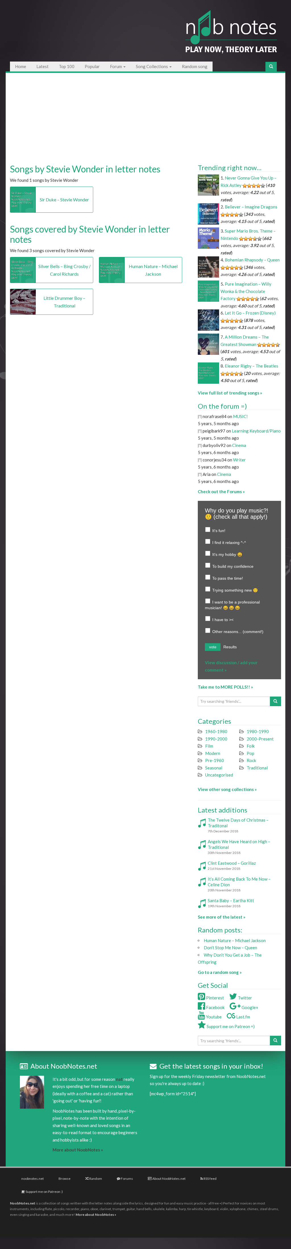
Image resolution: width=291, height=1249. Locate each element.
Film (209, 745)
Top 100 (66, 66)
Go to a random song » (220, 972)
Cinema (239, 445)
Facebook (215, 1007)
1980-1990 (258, 731)
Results (230, 647)
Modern (212, 753)
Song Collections (152, 66)
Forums (126, 1178)
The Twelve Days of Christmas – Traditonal (238, 822)
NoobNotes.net (22, 1203)
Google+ (249, 1007)
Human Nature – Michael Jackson (235, 940)
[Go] (271, 66)
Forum (116, 66)
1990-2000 (216, 738)
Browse (64, 1178)
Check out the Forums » (221, 491)
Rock (251, 760)
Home (20, 66)
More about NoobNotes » (78, 1149)
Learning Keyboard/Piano (256, 430)
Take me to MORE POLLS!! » (225, 686)
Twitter (244, 997)
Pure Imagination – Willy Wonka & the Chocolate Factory (246, 291)
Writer (239, 459)
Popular (92, 66)
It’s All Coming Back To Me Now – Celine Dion (239, 881)
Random (95, 1178)
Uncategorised (219, 774)
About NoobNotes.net (169, 1178)
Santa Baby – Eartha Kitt (231, 900)
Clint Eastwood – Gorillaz (232, 863)
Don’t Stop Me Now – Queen (230, 947)
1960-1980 (216, 731)
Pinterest (214, 997)
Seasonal (213, 767)
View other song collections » (227, 789)
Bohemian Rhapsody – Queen (252, 259)
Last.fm (242, 1016)
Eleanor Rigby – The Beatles (251, 365)
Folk (251, 745)
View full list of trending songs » (230, 392)
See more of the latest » (221, 916)
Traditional (257, 767)
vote (212, 647)
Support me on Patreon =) (230, 1026)
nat (119, 1079)
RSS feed (210, 1178)
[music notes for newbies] (231, 35)
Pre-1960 (214, 760)
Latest (42, 66)
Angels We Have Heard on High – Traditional (239, 844)
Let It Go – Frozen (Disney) (250, 312)
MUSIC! (240, 416)
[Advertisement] (145, 115)
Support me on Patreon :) (44, 1191)
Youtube (213, 1016)
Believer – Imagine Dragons (251, 206)
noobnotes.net (32, 1178)
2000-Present (260, 738)
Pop (250, 753)
